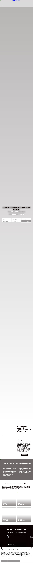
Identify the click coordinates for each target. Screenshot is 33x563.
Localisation (24, 219)
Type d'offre (4, 218)
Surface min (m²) (15, 221)
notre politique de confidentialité (6, 558)
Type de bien (14, 218)
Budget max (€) (5, 221)
